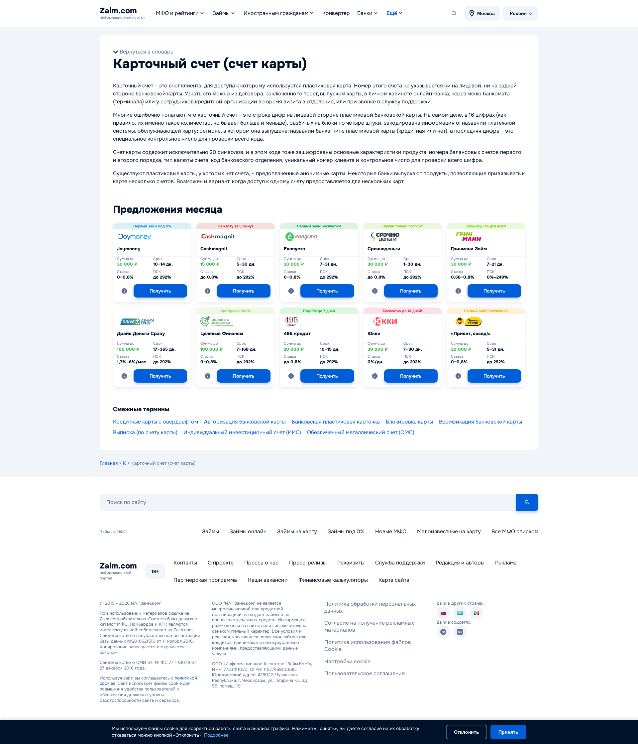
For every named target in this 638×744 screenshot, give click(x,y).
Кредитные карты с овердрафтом (155, 421)
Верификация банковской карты (480, 421)
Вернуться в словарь (146, 51)
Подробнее (216, 735)
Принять (508, 732)
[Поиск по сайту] (454, 13)
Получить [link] (160, 291)
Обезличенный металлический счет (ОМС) (360, 432)
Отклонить (466, 732)
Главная (109, 463)
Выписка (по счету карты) (145, 432)
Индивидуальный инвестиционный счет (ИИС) (242, 432)
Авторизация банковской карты (245, 421)
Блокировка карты (409, 421)
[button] (124, 291)
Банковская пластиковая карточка (336, 421)
